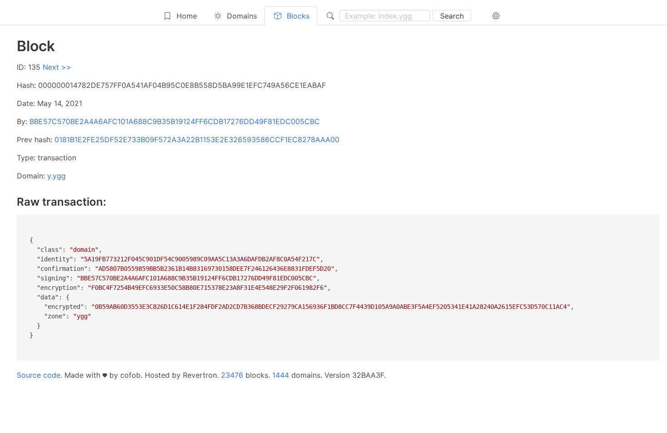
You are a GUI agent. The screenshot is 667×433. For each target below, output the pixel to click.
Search (452, 15)
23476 (232, 375)
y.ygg (56, 175)
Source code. (39, 375)
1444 (280, 375)
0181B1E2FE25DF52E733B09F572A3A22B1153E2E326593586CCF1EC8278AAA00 (196, 139)
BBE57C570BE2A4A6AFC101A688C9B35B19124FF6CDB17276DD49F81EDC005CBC (174, 121)
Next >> (57, 67)
